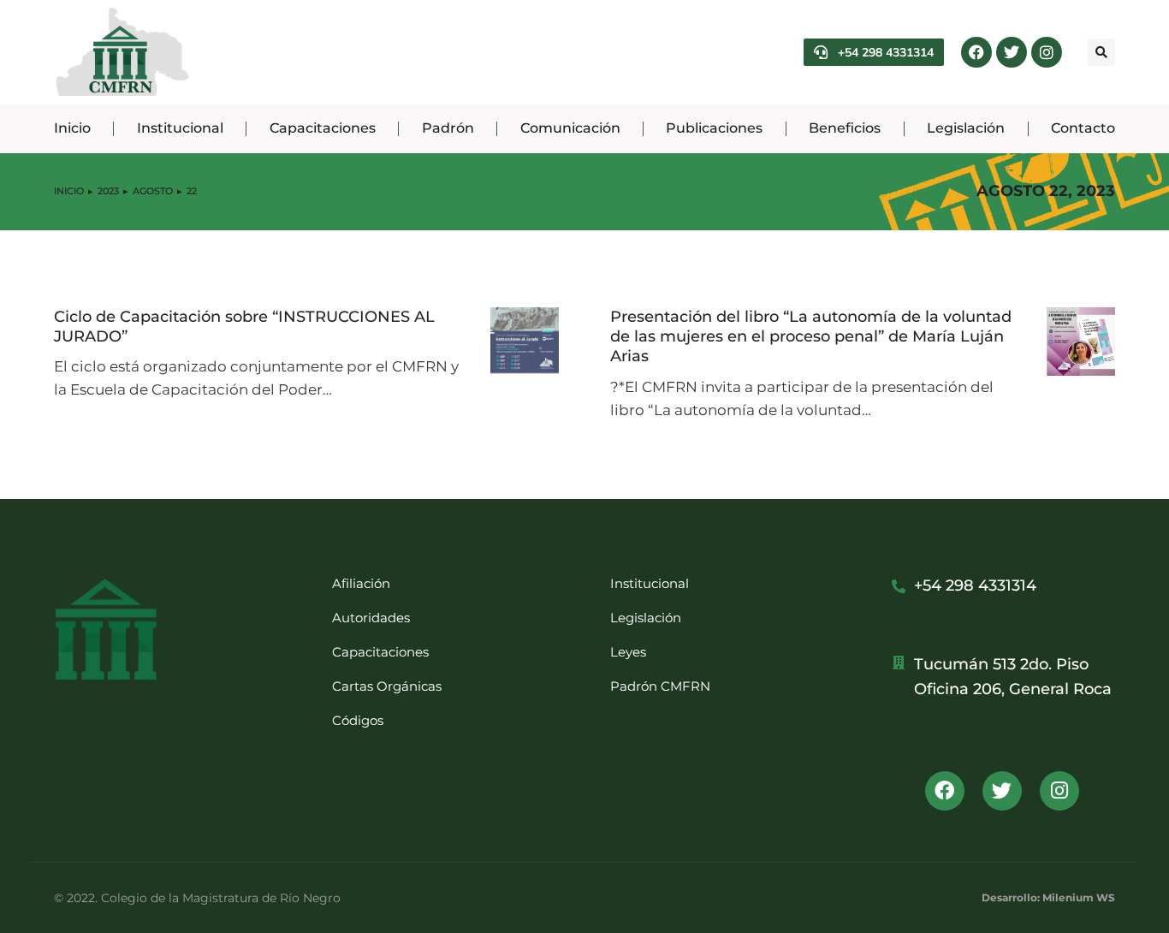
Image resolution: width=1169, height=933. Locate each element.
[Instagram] (1046, 52)
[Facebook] (976, 52)
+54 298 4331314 (886, 52)
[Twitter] (1011, 52)
